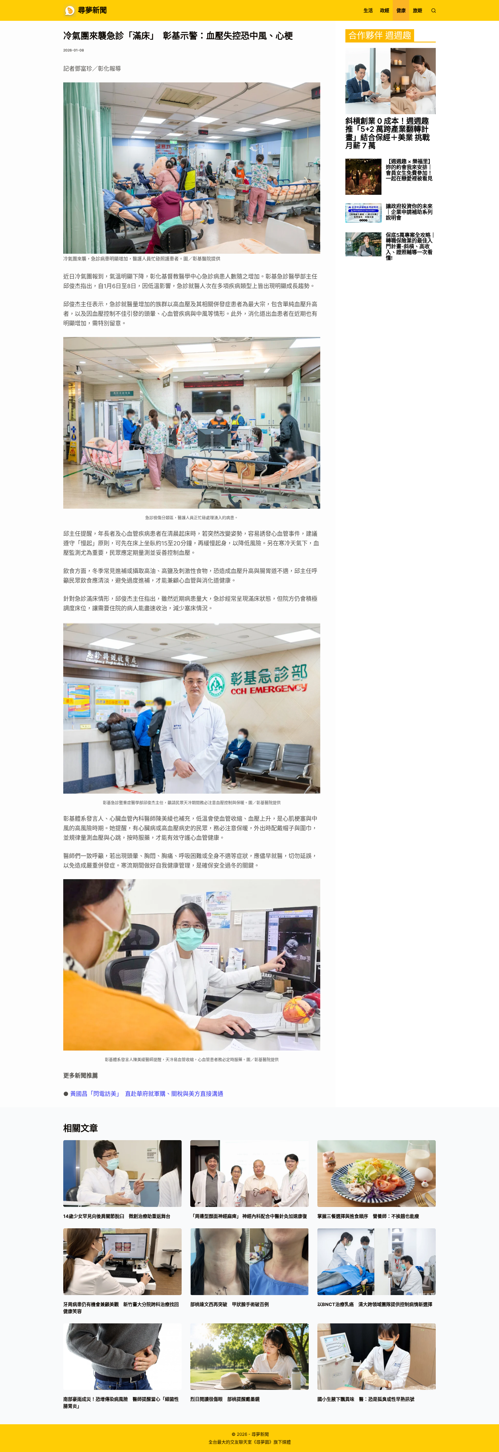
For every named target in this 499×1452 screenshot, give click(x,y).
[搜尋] (433, 10)
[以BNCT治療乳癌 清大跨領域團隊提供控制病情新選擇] (376, 1261)
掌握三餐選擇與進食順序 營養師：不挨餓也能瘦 (370, 1216)
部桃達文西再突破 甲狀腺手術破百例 (229, 1304)
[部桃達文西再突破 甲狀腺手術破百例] (249, 1261)
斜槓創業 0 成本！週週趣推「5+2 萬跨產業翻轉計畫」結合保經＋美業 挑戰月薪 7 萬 (387, 133)
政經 (384, 10)
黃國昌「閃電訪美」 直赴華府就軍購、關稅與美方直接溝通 (146, 1093)
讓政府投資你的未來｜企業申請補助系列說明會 (409, 212)
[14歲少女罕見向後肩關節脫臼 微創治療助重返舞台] (122, 1173)
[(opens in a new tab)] (390, 81)
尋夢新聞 (92, 10)
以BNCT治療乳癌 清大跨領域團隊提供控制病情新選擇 (374, 1304)
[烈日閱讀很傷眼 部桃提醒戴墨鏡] (249, 1356)
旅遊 (417, 10)
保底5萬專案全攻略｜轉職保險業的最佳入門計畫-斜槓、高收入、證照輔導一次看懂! (411, 246)
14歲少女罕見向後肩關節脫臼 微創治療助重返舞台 (116, 1216)
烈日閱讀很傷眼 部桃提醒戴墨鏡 (225, 1399)
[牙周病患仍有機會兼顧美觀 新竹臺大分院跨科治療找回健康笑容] (122, 1261)
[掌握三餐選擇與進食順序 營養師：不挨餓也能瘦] (376, 1173)
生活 (368, 10)
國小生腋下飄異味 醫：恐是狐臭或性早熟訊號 (365, 1399)
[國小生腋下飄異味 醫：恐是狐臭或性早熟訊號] (376, 1356)
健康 (401, 10)
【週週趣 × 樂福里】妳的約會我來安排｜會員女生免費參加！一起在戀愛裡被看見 (409, 170)
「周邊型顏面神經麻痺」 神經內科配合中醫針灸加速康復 (248, 1216)
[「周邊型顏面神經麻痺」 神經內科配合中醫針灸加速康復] (249, 1173)
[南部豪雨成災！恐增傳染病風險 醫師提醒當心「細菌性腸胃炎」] (122, 1356)
